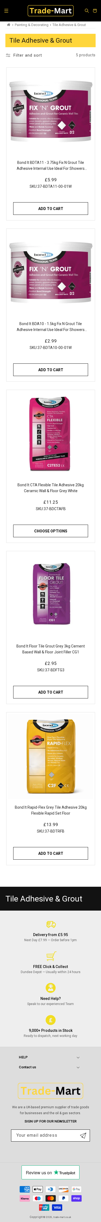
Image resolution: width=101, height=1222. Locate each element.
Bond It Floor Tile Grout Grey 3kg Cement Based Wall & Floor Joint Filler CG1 (50, 649)
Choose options (50, 531)
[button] (6, 11)
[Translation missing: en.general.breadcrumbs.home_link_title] (9, 25)
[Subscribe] (83, 1135)
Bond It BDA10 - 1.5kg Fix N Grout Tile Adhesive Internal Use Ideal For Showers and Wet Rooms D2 (51, 327)
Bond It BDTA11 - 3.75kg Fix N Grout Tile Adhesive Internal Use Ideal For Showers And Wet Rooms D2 (51, 165)
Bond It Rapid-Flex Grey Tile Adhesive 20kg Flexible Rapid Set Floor (50, 810)
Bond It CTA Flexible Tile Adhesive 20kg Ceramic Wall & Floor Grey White (51, 488)
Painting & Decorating (31, 25)
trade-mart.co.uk (62, 1217)
